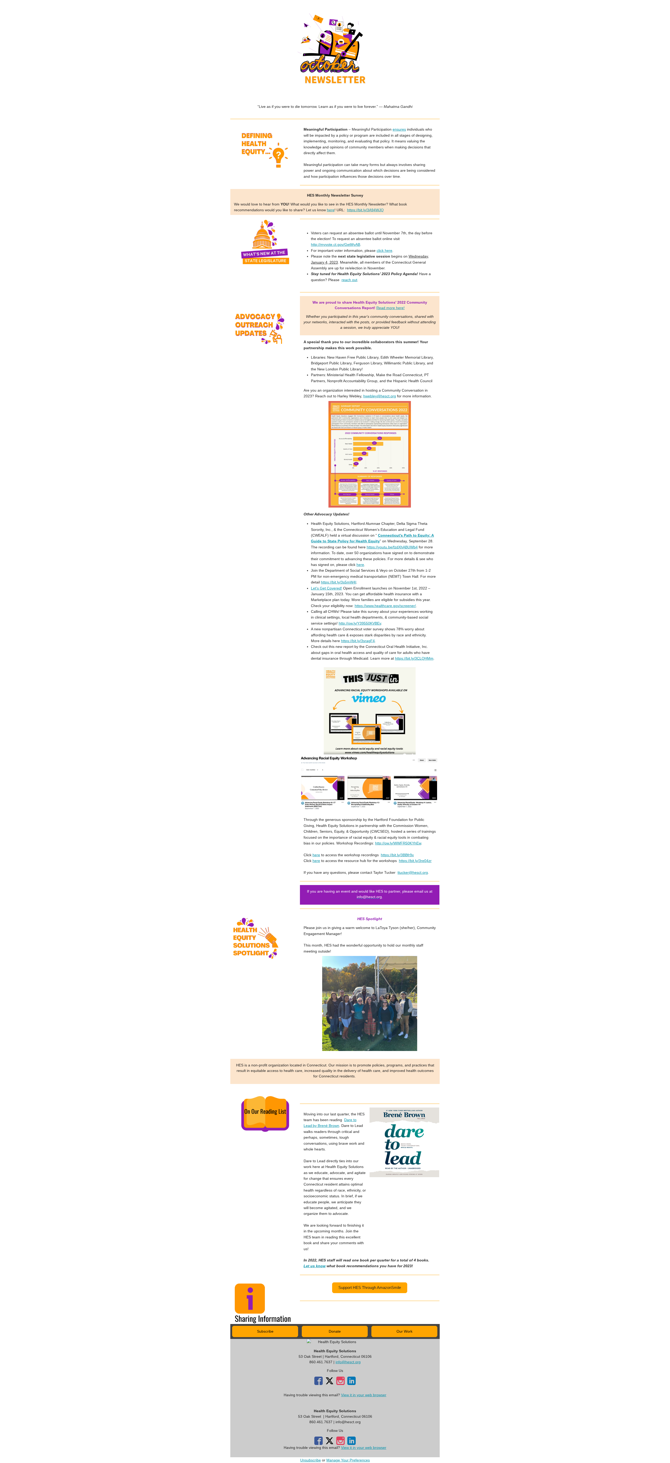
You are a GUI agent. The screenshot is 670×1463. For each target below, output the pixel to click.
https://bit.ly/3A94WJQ (365, 210)
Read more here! (390, 308)
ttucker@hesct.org (413, 872)
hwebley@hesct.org (379, 396)
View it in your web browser (363, 1395)
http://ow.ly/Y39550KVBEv (360, 623)
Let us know (315, 1266)
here (330, 210)
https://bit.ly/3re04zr (415, 861)
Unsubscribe (310, 1460)
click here (384, 250)
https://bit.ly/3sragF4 (358, 641)
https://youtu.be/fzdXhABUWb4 (392, 547)
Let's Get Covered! (326, 588)
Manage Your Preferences (348, 1460)
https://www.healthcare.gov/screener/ (385, 606)
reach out (349, 280)
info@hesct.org (348, 1362)
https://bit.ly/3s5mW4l (338, 582)
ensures (399, 129)
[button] (369, 1287)
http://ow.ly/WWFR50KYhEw (398, 843)
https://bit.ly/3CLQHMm (414, 658)
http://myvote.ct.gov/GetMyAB (335, 244)
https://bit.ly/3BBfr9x (397, 855)
